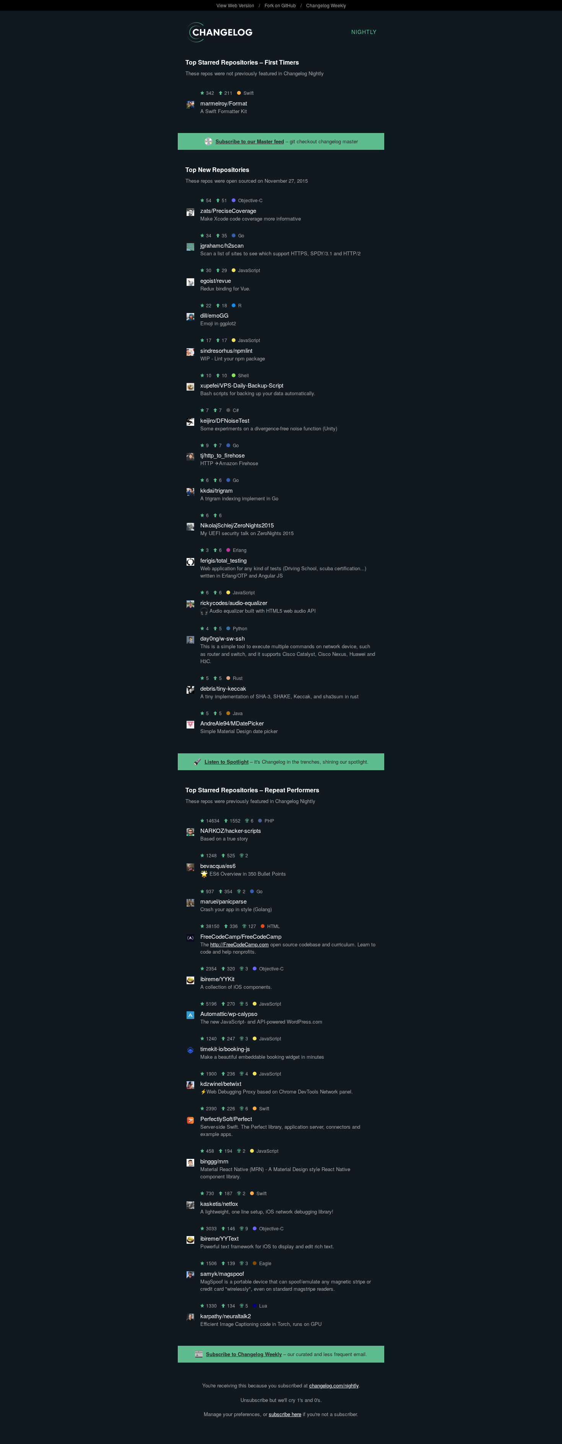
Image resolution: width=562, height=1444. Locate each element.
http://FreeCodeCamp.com (239, 944)
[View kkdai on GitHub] (190, 493)
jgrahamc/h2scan (222, 245)
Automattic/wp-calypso (228, 1013)
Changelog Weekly (326, 5)
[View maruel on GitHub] (190, 904)
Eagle (265, 1263)
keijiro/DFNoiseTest (224, 420)
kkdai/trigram (216, 490)
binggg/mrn (214, 1161)
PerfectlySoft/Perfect (226, 1119)
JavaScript (249, 270)
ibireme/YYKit (217, 979)
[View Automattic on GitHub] (190, 1016)
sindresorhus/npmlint (226, 350)
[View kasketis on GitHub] (190, 1206)
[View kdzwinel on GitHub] (190, 1086)
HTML (273, 926)
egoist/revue (215, 280)
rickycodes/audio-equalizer (233, 603)
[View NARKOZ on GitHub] (190, 833)
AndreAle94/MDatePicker (232, 723)
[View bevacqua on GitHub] (190, 868)
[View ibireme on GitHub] (190, 981)
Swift (248, 92)
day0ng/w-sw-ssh (222, 638)
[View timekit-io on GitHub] (190, 1051)
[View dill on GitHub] (190, 318)
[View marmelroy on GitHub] (190, 106)
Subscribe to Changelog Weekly (244, 1354)
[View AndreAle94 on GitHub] (190, 726)
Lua (263, 1305)
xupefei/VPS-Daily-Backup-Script (241, 385)
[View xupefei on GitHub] (190, 388)
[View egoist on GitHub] (190, 283)
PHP (269, 820)
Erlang (240, 550)
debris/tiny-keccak (223, 688)
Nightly (364, 32)
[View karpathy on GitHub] (190, 1318)
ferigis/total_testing (223, 560)
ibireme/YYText (219, 1238)
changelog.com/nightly (334, 1385)
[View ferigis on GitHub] (190, 563)
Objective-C (250, 200)
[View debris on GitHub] (190, 691)
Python (240, 628)
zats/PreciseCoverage (228, 210)
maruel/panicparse (223, 901)
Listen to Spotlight (227, 761)
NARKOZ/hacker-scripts (230, 830)
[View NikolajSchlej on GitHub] (190, 528)
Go (241, 235)
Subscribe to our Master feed (250, 141)
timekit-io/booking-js (225, 1049)
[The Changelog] (218, 40)
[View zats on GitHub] (190, 213)
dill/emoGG (214, 315)
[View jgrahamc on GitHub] (190, 248)
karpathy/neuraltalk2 (225, 1316)
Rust (237, 678)
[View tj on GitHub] (190, 458)
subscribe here (285, 1414)
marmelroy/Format (223, 103)
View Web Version (235, 5)
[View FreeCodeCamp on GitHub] (190, 939)
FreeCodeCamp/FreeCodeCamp (240, 936)
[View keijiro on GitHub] (190, 423)
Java (238, 713)
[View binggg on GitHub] (190, 1164)
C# (236, 410)
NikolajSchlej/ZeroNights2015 (237, 525)
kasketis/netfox (219, 1203)
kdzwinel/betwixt (220, 1083)
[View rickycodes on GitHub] (190, 605)
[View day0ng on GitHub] (190, 641)
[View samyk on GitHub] (190, 1276)
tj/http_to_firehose (222, 455)
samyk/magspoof (222, 1273)
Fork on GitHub (280, 5)
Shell (243, 375)
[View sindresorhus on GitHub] (190, 353)
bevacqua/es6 (218, 866)
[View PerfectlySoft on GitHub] (190, 1121)
